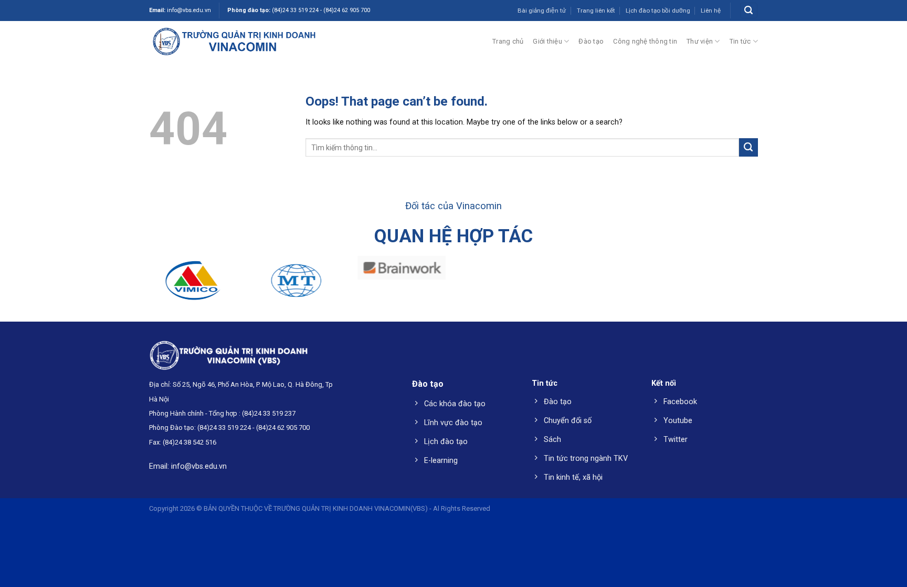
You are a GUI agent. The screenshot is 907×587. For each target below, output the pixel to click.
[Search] (748, 10)
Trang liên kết (596, 10)
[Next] (875, 285)
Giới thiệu (547, 41)
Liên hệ (711, 10)
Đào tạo (591, 41)
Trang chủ (507, 41)
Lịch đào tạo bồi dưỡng (658, 10)
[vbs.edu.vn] (234, 41)
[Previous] (31, 285)
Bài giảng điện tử (542, 10)
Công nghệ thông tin (645, 41)
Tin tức (740, 41)
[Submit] (748, 147)
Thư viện (700, 41)
